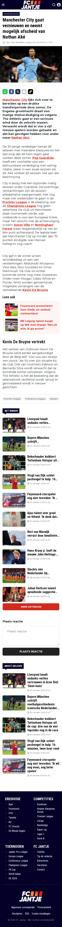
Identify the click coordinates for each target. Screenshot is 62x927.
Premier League (15, 202)
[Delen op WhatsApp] (5, 91)
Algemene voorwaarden (23, 907)
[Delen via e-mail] (24, 91)
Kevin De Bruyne (35, 290)
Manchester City (15, 100)
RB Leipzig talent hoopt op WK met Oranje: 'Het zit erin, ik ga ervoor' (38, 325)
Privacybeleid (44, 907)
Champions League (21, 206)
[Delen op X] (17, 91)
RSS (27, 913)
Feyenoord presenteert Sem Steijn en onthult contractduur (36, 309)
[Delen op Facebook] (11, 91)
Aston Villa (22, 225)
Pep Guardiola (43, 158)
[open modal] (59, 5)
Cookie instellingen (41, 913)
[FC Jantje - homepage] (31, 896)
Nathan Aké (20, 137)
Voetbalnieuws (11, 13)
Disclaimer (17, 913)
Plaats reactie (31, 651)
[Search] (54, 5)
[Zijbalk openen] (3, 5)
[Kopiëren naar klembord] (30, 91)
